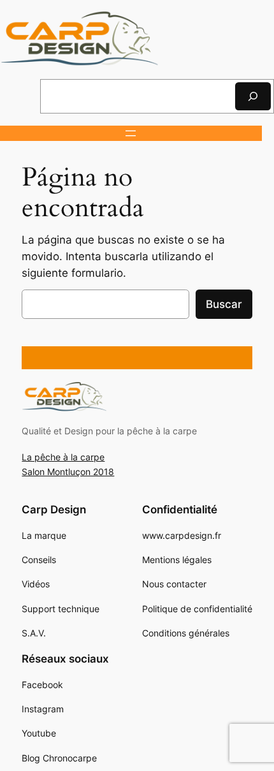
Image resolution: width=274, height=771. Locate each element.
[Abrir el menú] (130, 133)
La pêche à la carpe (63, 457)
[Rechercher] (253, 96)
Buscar (224, 304)
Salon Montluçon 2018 (68, 471)
